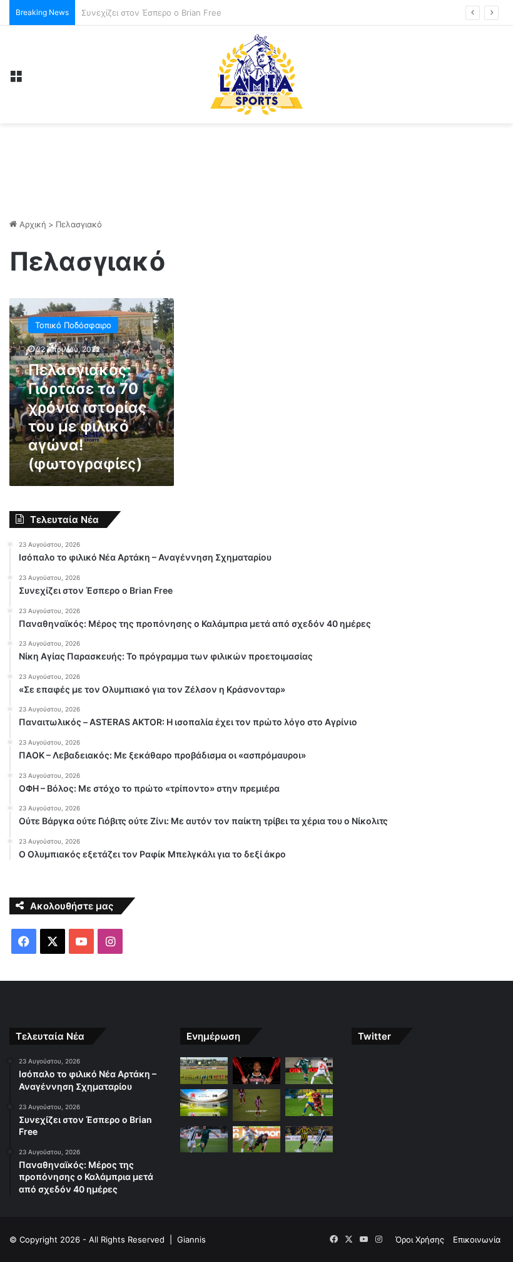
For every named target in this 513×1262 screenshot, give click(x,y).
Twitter (374, 1036)
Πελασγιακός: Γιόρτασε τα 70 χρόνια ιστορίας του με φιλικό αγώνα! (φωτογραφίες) (87, 417)
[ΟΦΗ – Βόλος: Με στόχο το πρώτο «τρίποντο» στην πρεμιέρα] (256, 1139)
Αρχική (31, 224)
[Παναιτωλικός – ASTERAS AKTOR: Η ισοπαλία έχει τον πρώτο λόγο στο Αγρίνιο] (309, 1102)
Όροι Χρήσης (419, 1239)
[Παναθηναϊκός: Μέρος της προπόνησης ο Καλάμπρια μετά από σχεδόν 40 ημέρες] (309, 1070)
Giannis (191, 1239)
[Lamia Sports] (256, 74)
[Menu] (15, 79)
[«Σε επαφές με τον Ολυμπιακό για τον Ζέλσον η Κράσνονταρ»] (256, 1105)
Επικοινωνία (476, 1239)
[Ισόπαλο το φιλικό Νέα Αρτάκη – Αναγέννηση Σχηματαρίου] (204, 1070)
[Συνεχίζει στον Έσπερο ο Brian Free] (256, 1070)
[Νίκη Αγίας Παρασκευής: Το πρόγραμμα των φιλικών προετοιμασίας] (204, 1102)
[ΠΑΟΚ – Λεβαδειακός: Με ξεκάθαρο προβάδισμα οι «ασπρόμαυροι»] (204, 1139)
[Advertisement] (256, 164)
